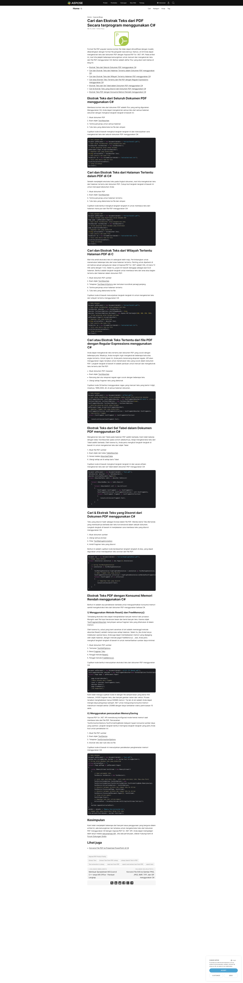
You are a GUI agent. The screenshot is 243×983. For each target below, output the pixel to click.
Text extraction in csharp (96, 864)
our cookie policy (228, 966)
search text (149, 864)
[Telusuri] (173, 3)
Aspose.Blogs (98, 17)
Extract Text (92, 860)
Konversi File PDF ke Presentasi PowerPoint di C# (109, 848)
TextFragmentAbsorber (96, 622)
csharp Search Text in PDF (129, 860)
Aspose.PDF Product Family (97, 856)
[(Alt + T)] (81, 8)
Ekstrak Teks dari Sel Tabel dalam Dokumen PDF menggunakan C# (116, 86)
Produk (105, 3)
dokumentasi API (109, 834)
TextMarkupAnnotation (103, 541)
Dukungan (123, 3)
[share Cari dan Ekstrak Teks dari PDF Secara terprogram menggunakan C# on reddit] (119, 883)
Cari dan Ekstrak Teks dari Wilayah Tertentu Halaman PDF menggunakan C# (120, 76)
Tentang (141, 3)
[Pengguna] (168, 3)
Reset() (105, 655)
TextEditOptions (103, 648)
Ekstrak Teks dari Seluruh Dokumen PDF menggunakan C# (112, 67)
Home (76, 8)
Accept (223, 970)
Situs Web (133, 3)
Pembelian (114, 3)
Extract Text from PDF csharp (108, 860)
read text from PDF (113, 864)
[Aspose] (75, 2)
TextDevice (102, 736)
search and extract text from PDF (132, 864)
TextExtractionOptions (106, 739)
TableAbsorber (112, 453)
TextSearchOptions (105, 284)
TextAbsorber (103, 121)
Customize (216, 975)
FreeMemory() (108, 658)
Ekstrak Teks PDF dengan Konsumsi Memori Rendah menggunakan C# (117, 92)
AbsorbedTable (107, 456)
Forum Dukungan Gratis (96, 836)
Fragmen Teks (99, 651)
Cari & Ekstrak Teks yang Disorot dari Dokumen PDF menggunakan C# (117, 89)
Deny (231, 975)
